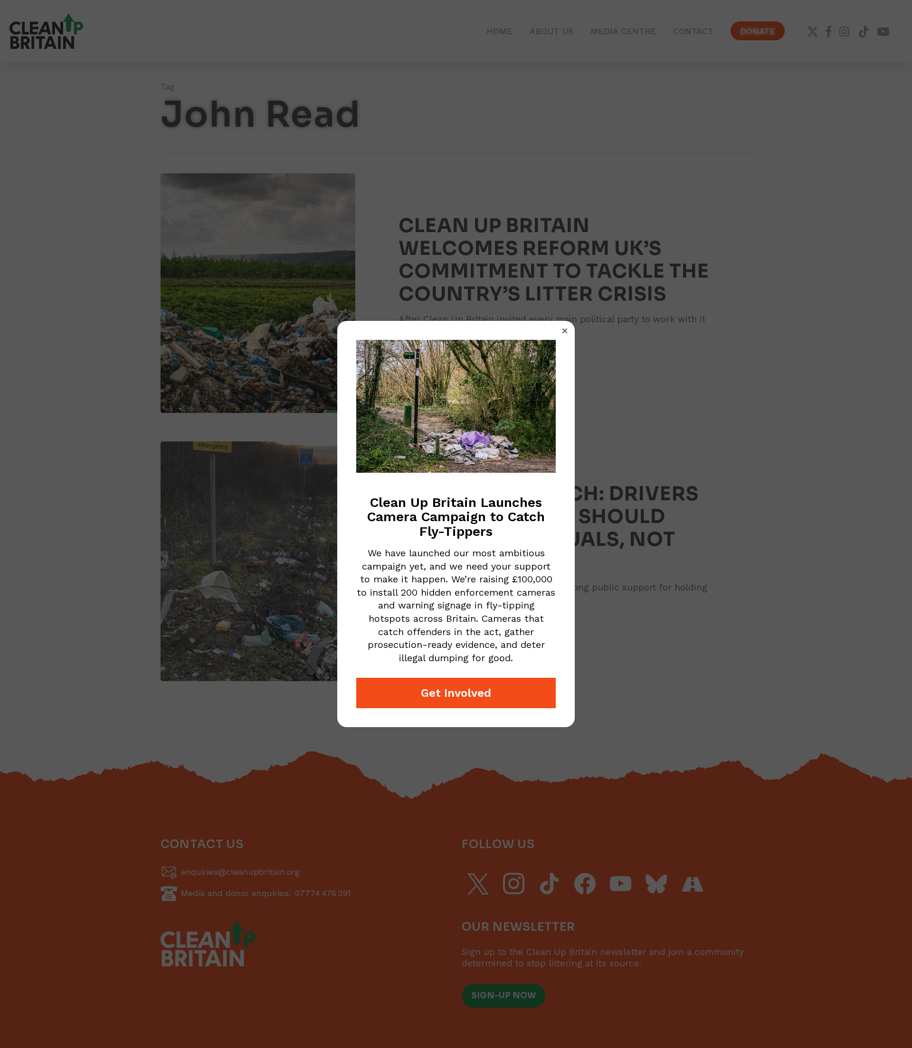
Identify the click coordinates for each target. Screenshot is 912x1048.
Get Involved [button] (456, 693)
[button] (564, 331)
